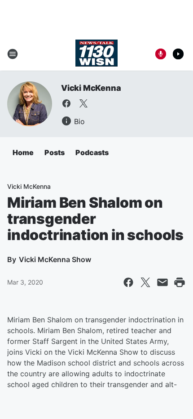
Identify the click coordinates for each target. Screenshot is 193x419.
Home (23, 152)
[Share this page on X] (145, 282)
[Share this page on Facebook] (128, 282)
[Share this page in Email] (162, 282)
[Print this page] (179, 282)
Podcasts (92, 152)
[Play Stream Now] (178, 54)
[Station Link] (96, 54)
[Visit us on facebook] (66, 103)
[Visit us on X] (83, 103)
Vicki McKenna (91, 88)
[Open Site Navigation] (12, 54)
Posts (54, 152)
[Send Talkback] (160, 54)
